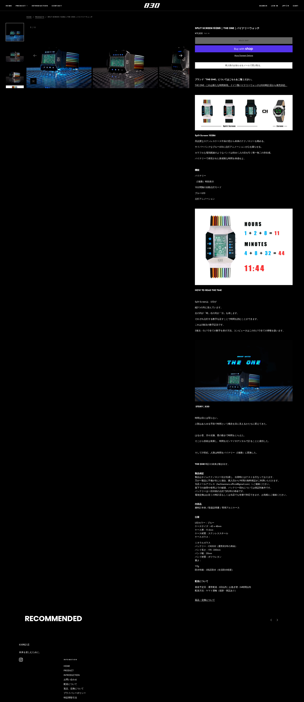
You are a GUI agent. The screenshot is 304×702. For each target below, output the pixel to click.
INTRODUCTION (40, 6)
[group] (59, 55)
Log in (274, 6)
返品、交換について (74, 688)
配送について (70, 684)
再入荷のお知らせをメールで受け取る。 (243, 65)
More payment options (243, 55)
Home (29, 17)
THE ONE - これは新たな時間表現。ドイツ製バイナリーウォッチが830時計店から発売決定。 (241, 85)
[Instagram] (21, 660)
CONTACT (57, 6)
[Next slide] (180, 55)
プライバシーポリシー (75, 693)
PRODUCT (21, 6)
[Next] (277, 620)
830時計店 (24, 644)
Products (39, 17)
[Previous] (271, 620)
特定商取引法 (70, 697)
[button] (263, 6)
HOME (9, 6)
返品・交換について (205, 599)
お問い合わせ (70, 679)
